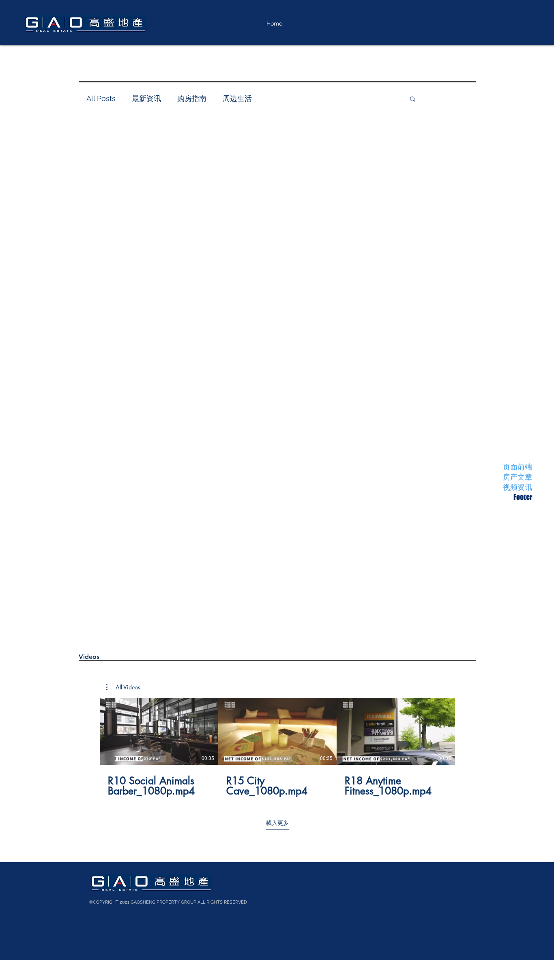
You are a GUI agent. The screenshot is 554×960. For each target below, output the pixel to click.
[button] (123, 687)
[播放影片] (159, 731)
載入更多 (277, 822)
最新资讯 (146, 98)
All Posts (101, 98)
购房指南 (191, 98)
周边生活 (237, 98)
